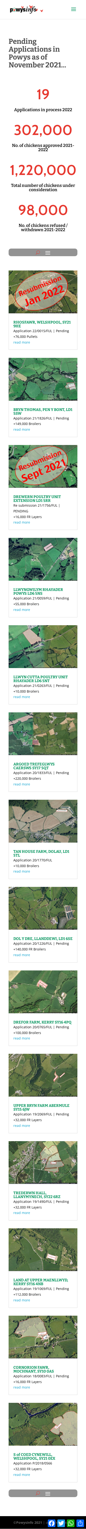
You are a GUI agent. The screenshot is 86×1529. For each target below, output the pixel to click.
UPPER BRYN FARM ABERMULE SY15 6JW (41, 1107)
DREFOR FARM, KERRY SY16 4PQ (42, 1022)
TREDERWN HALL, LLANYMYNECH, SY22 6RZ (36, 1195)
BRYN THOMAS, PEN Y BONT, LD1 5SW (42, 411)
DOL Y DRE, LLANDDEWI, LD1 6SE (43, 938)
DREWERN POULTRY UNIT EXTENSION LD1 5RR (37, 499)
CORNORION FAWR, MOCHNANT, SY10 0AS (33, 1369)
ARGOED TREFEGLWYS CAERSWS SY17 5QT (34, 766)
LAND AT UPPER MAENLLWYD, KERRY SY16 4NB (40, 1282)
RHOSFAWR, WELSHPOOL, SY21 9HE (42, 324)
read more (21, 342)
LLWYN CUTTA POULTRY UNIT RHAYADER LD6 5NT (40, 679)
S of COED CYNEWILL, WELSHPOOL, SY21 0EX (34, 1456)
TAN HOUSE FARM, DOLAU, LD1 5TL (41, 853)
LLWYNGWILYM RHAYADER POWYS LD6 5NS (38, 591)
